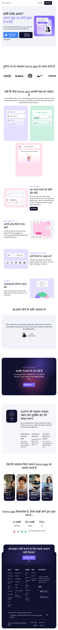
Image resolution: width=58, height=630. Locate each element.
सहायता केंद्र (18, 573)
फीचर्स (16, 587)
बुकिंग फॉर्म (27, 577)
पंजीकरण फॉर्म (27, 586)
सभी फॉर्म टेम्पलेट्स (27, 599)
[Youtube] (49, 573)
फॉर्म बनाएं (10, 573)
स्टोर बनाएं (10, 591)
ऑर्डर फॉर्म (27, 590)
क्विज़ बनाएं (10, 579)
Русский (46, 608)
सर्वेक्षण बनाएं (10, 576)
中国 (45, 611)
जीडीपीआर (35, 625)
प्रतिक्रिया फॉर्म (27, 581)
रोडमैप (9, 602)
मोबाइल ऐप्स (17, 582)
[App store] (44, 591)
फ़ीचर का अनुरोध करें (18, 591)
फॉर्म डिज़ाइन (17, 579)
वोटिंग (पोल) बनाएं (10, 582)
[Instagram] (43, 573)
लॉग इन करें (39, 3)
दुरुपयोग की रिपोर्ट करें (34, 579)
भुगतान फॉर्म (26, 594)
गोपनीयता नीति (33, 622)
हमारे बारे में (34, 573)
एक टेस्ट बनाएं (9, 587)
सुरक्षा (16, 585)
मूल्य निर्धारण (10, 594)
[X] (46, 573)
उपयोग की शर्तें (42, 622)
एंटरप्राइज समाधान (10, 598)
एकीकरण (17, 576)
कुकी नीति (42, 625)
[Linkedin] (39, 573)
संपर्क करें (34, 576)
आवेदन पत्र (26, 574)
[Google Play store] (44, 597)
